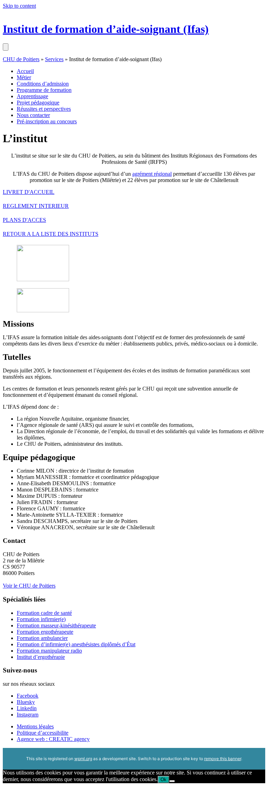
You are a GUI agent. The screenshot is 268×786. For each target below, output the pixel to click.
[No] (172, 781)
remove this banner (222, 758)
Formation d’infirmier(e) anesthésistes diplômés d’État (76, 644)
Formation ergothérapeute (45, 632)
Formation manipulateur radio (49, 651)
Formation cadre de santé (44, 613)
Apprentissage (32, 96)
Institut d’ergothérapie (41, 657)
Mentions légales (35, 726)
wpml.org (83, 758)
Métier (24, 77)
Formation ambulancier (42, 638)
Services (54, 59)
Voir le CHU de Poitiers (29, 586)
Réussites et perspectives (44, 109)
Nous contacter (33, 115)
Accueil (25, 71)
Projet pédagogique (38, 102)
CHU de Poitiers (21, 59)
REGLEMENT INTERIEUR (36, 206)
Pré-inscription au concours (47, 121)
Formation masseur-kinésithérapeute (56, 625)
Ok (163, 779)
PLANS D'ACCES (24, 220)
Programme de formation (44, 90)
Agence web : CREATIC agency (53, 739)
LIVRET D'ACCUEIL (28, 192)
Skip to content (19, 6)
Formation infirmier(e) (41, 619)
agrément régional (152, 174)
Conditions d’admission (43, 84)
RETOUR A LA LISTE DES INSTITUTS (50, 234)
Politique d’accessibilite (42, 733)
